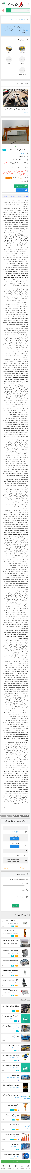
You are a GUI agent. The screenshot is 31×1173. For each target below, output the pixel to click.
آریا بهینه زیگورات (15, 1048)
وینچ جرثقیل (15, 1036)
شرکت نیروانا (16, 1107)
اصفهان (3, 936)
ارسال (15, 906)
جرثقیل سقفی (22, 52)
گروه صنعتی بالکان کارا (14, 1067)
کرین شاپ (17, 1097)
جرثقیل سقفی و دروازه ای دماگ (10, 1016)
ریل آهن (26, 112)
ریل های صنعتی (22, 74)
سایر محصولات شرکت (12, 196)
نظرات (5, 196)
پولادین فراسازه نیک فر (14, 1028)
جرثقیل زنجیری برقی (13, 1105)
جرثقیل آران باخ (15, 832)
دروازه (9, 63)
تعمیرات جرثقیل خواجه (14, 1087)
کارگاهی (22, 63)
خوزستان (3, 1090)
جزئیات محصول (25, 196)
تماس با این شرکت (20, 186)
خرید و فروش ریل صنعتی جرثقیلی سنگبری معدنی (14, 109)
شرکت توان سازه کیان (14, 1018)
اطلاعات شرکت (18, 196)
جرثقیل (8, 52)
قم (2, 955)
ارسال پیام (5, 868)
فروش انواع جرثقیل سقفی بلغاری (10, 1065)
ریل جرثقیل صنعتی (14, 1125)
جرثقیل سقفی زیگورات (13, 1045)
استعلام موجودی (21, 190)
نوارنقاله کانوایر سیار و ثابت (11, 1115)
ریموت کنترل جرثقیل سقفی (11, 1154)
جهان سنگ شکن (15, 1117)
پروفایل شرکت (22, 868)
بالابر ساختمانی (15, 1144)
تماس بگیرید (20, 1162)
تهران (3, 926)
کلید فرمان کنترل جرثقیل (12, 1134)
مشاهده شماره (14, 839)
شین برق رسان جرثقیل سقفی (11, 1095)
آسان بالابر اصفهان (15, 1146)
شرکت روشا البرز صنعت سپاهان (12, 1038)
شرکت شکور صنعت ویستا (14, 1057)
